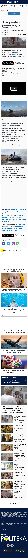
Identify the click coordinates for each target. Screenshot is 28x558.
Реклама (3, 532)
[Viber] (13, 243)
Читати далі (14, 503)
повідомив (14, 54)
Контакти (3, 534)
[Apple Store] (8, 550)
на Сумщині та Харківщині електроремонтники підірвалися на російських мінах (14, 211)
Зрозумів (14, 13)
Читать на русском (21, 34)
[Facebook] (3, 243)
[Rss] (8, 545)
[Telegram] (8, 243)
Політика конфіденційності (8, 527)
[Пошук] (2, 2)
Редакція (3, 529)
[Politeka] (14, 2)
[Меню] (26, 2)
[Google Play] (20, 550)
